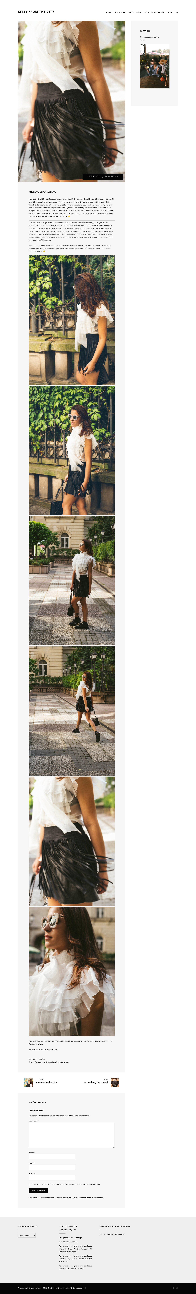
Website (32, 1174)
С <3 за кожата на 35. (68, 1242)
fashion (38, 1062)
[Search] (177, 12)
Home (109, 12)
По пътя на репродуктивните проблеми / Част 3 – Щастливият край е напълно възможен (75, 1259)
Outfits (42, 1059)
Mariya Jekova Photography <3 (43, 1049)
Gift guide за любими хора (70, 1238)
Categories (135, 12)
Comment (34, 1121)
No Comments (111, 177)
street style (53, 1062)
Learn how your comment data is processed (83, 1198)
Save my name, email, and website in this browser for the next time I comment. (66, 1184)
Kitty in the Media (155, 12)
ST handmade (74, 1041)
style (61, 1062)
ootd (45, 1062)
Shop (170, 12)
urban (66, 1062)
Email (32, 1163)
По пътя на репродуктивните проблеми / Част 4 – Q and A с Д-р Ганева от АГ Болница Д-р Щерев (75, 1249)
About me (120, 12)
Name (32, 1153)
